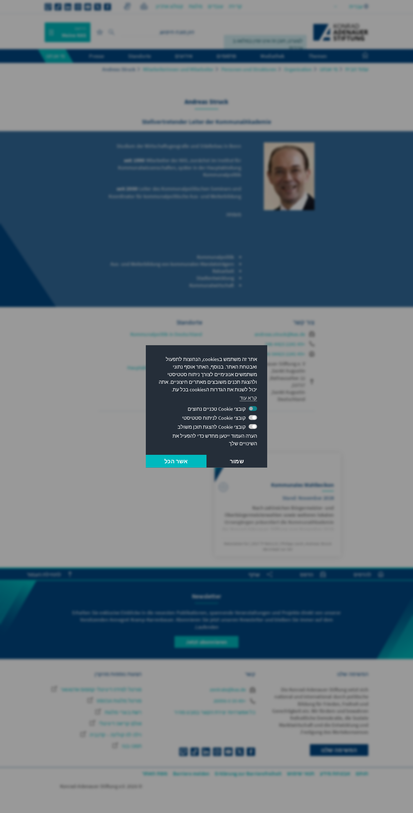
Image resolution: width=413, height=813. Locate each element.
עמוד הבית (356, 69)
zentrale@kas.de (228, 689)
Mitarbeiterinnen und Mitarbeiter (178, 69)
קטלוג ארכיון (169, 6)
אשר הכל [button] (176, 461)
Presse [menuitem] (96, 56)
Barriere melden (191, 773)
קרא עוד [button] (248, 397)
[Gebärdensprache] (127, 7)
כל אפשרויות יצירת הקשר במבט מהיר (214, 712)
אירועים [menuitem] (183, 56)
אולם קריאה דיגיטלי (120, 723)
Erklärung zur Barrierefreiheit (248, 773)
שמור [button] (237, 461)
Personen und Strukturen (249, 69)
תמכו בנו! (131, 746)
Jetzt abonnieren (206, 641)
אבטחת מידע (335, 773)
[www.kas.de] (340, 32)
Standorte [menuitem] (139, 56)
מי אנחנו (329, 69)
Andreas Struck (118, 69)
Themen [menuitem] (317, 56)
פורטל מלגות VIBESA (119, 701)
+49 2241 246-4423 (285, 344)
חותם (362, 773)
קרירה (235, 6)
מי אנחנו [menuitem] (55, 56)
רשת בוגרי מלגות (122, 712)
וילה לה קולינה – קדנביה (115, 735)
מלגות (195, 6)
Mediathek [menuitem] (272, 56)
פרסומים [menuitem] (226, 56)
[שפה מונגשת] (144, 7)
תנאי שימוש (300, 773)
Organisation (298, 69)
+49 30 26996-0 (230, 701)
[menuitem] (359, 56)
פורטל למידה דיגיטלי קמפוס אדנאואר (101, 689)
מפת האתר (155, 773)
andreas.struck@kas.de (280, 334)
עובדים (215, 6)
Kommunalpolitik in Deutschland (166, 334)
